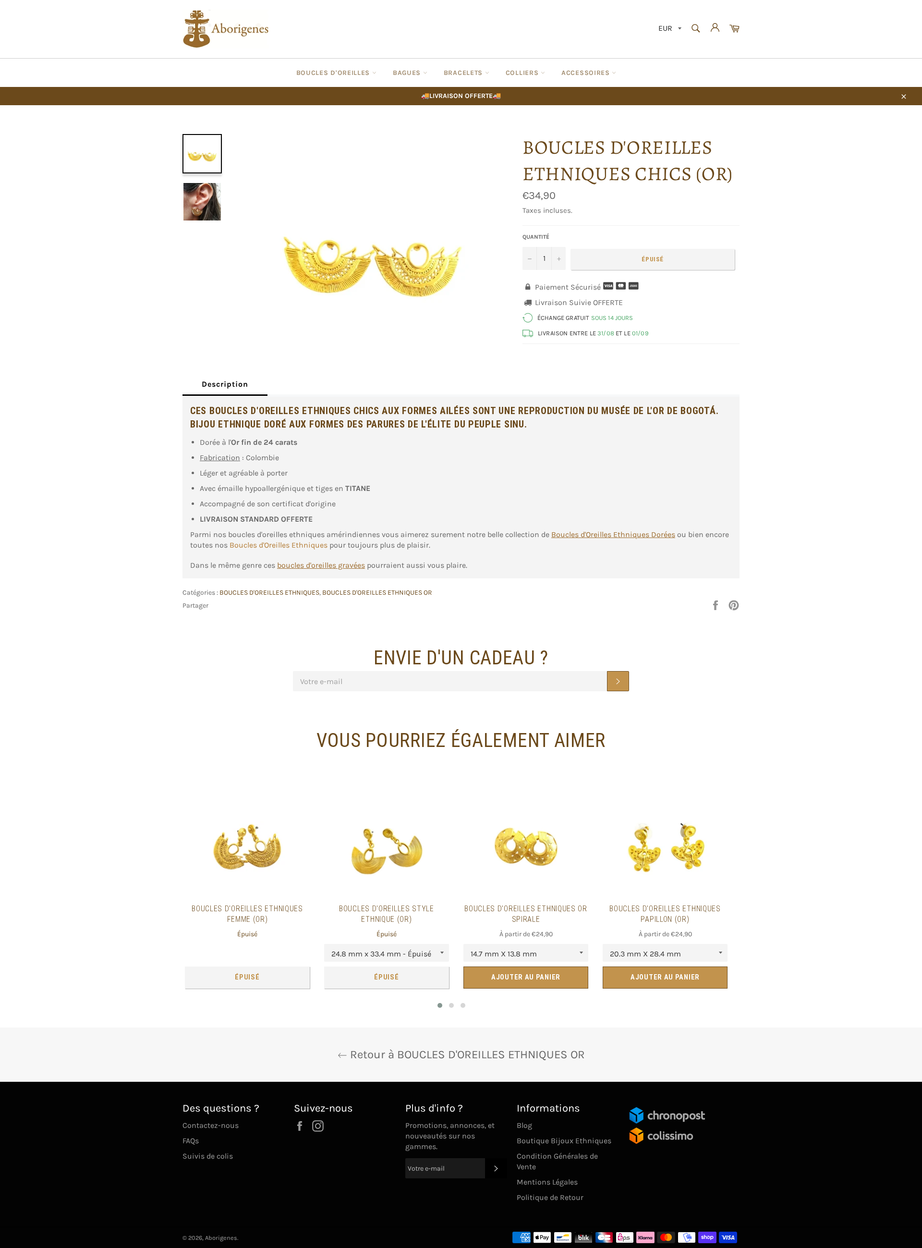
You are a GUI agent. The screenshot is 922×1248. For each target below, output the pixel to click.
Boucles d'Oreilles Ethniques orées (613, 534)
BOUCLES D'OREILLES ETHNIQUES (269, 592)
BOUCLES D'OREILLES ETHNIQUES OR (377, 592)
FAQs (190, 1140)
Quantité (535, 236)
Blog (524, 1125)
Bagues (408, 73)
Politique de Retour (550, 1197)
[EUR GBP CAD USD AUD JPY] (669, 29)
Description (225, 384)
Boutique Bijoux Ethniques (564, 1140)
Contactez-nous (210, 1125)
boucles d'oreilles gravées (321, 565)
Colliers (523, 73)
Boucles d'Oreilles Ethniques (279, 545)
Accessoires (586, 73)
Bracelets (464, 73)
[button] (440, 1005)
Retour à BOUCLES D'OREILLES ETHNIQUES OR (466, 1054)
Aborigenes (221, 1237)
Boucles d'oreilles (334, 73)
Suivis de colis (207, 1156)
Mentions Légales (547, 1182)
